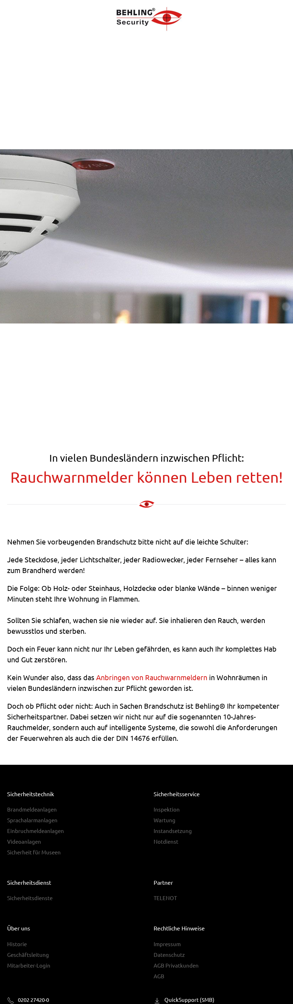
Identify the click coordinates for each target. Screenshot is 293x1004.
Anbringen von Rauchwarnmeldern (151, 677)
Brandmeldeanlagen (32, 809)
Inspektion (167, 809)
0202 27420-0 (33, 999)
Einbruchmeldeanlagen (35, 830)
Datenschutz (169, 954)
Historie (17, 943)
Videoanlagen (24, 841)
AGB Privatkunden (176, 965)
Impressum (167, 943)
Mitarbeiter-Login (28, 965)
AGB (159, 976)
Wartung (164, 820)
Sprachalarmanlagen (32, 820)
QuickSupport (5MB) (189, 999)
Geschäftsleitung (28, 954)
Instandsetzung (173, 830)
